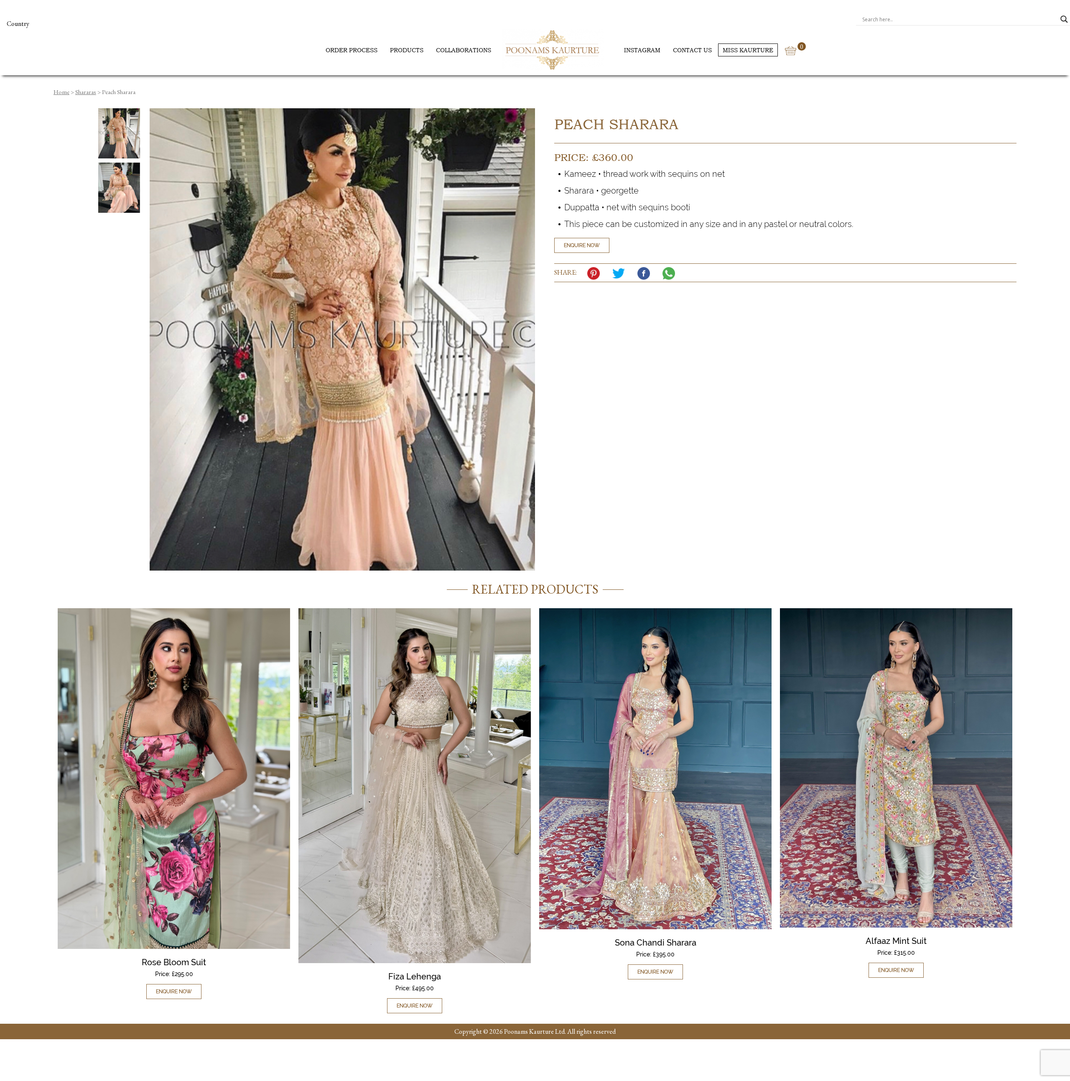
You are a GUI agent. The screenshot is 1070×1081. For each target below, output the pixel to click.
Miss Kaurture (748, 50)
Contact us (692, 50)
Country (18, 23)
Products (406, 50)
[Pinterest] (595, 273)
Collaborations (463, 50)
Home (61, 92)
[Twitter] (620, 273)
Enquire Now (582, 245)
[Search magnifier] (1064, 19)
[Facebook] (645, 273)
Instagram (642, 50)
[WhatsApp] (670, 273)
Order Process (351, 50)
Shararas (85, 92)
